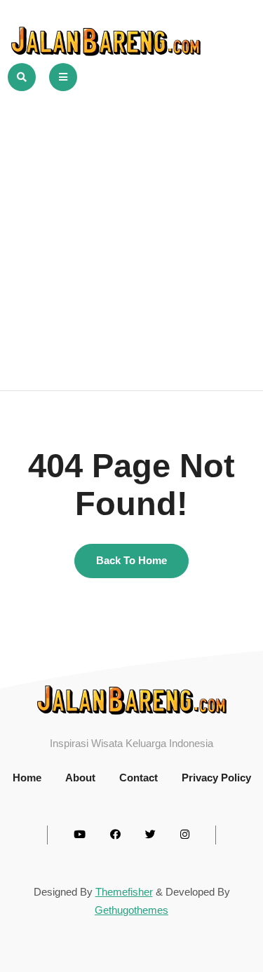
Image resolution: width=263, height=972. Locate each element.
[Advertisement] (131, 229)
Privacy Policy (216, 777)
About (80, 777)
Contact (138, 777)
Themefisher (124, 892)
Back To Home (131, 560)
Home (27, 777)
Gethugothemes (131, 910)
